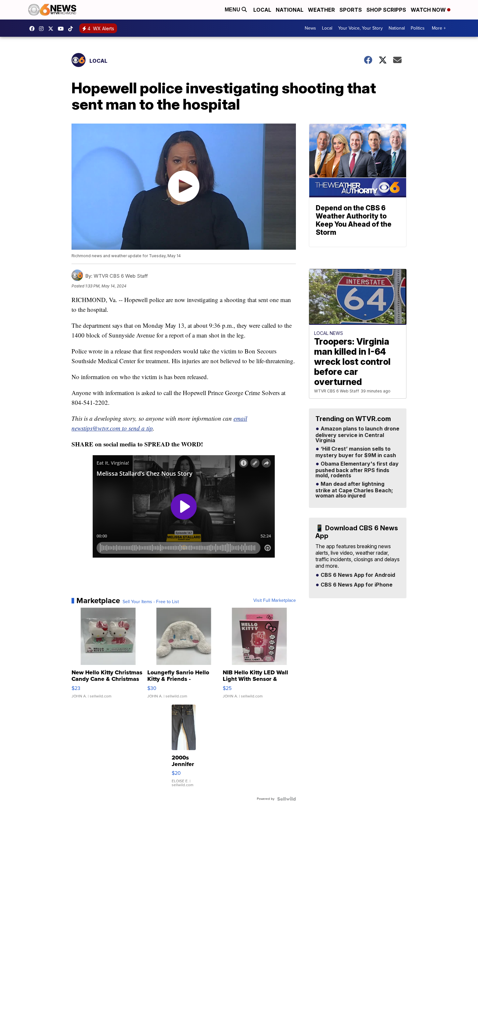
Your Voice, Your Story (360, 28)
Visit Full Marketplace (274, 600)
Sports (350, 10)
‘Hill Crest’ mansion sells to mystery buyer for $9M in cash (355, 452)
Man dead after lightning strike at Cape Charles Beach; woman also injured (354, 490)
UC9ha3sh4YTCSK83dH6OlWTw (62, 28)
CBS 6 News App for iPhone (355, 585)
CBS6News (33, 28)
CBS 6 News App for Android (357, 575)
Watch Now (429, 10)
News (310, 28)
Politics (418, 28)
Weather (321, 10)
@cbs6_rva (72, 28)
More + (439, 28)
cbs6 (43, 28)
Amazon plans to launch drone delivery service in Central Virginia (357, 434)
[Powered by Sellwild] (286, 799)
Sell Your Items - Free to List (151, 602)
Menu (233, 9)
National (289, 10)
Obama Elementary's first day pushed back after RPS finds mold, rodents (357, 470)
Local (262, 10)
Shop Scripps (386, 10)
